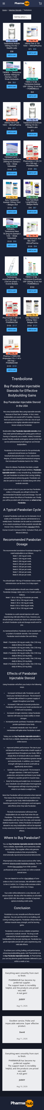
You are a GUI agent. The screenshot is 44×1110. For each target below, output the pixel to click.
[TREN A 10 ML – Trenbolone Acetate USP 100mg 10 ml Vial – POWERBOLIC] (32, 70)
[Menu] (3, 3)
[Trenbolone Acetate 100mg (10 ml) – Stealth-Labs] (11, 31)
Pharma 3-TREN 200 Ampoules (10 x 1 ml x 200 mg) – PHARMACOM (12, 359)
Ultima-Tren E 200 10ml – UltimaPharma (12, 124)
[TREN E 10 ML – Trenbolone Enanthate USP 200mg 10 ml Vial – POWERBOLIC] (32, 265)
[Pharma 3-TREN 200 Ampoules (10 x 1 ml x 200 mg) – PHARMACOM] (11, 344)
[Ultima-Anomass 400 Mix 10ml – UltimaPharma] (32, 227)
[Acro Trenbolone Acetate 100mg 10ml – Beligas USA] (11, 188)
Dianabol (31, 527)
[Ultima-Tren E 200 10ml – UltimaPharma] (11, 111)
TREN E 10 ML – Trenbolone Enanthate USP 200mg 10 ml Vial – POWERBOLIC (32, 280)
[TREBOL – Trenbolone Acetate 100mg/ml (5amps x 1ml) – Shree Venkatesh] (11, 65)
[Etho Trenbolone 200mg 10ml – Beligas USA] (32, 306)
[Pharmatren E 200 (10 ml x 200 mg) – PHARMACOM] (11, 306)
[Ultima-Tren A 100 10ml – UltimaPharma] (32, 31)
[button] (12, 55)
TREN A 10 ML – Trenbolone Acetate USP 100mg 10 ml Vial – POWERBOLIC (32, 85)
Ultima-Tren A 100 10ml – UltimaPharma (32, 44)
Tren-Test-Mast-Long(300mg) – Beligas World (32, 202)
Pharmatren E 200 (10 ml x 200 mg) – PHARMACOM (12, 320)
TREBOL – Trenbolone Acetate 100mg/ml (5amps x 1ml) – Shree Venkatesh (12, 75)
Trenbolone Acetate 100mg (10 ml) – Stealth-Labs (12, 45)
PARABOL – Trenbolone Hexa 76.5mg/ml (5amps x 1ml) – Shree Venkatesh (12, 233)
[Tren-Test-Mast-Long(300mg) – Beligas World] (32, 188)
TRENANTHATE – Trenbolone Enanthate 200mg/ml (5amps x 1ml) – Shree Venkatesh (12, 161)
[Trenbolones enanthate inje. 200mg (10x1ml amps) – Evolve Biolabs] (11, 265)
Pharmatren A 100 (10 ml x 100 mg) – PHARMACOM (32, 163)
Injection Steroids (15, 10)
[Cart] (40, 3)
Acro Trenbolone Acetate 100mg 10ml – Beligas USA (11, 202)
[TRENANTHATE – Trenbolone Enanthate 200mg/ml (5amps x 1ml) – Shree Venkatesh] (11, 147)
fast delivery (29, 879)
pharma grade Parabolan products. (23, 864)
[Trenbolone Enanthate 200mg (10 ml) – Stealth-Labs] (32, 111)
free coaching (18, 867)
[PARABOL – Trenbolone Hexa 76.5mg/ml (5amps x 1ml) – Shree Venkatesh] (11, 222)
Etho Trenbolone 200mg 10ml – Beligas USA (32, 320)
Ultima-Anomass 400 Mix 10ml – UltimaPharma (32, 240)
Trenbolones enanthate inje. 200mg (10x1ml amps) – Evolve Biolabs (11, 280)
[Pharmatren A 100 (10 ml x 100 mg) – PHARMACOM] (32, 149)
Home (4, 10)
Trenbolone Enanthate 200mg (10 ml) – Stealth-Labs (32, 125)
